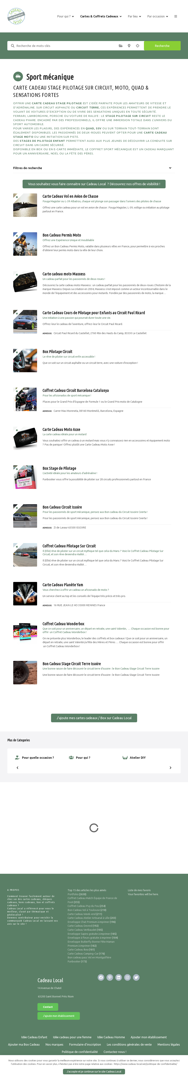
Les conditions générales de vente (129, 1044)
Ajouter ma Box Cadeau (24, 1044)
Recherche (162, 45)
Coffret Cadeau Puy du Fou (83, 906)
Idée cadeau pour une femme (72, 1037)
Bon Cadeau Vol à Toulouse (84, 910)
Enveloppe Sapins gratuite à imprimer (89, 933)
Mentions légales (169, 1044)
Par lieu (133, 16)
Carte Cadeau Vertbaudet (82, 929)
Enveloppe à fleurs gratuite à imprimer (89, 937)
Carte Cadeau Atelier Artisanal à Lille (89, 917)
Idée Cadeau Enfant (34, 1037)
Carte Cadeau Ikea (78, 949)
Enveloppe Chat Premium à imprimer (88, 921)
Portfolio (73, 894)
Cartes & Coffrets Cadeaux (99, 16)
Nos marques (54, 1044)
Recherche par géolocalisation (137, 46)
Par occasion (156, 16)
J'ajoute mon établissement (58, 1015)
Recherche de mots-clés (12, 46)
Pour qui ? (63, 16)
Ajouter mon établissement (149, 1037)
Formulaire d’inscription (85, 1044)
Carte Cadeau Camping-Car (83, 953)
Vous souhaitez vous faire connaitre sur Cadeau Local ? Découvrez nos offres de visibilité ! (94, 184)
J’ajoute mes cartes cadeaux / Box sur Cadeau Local (94, 718)
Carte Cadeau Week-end (82, 914)
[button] (17, 767)
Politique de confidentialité (80, 1051)
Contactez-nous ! (115, 1051)
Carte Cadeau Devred (80, 925)
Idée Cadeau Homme (111, 1037)
